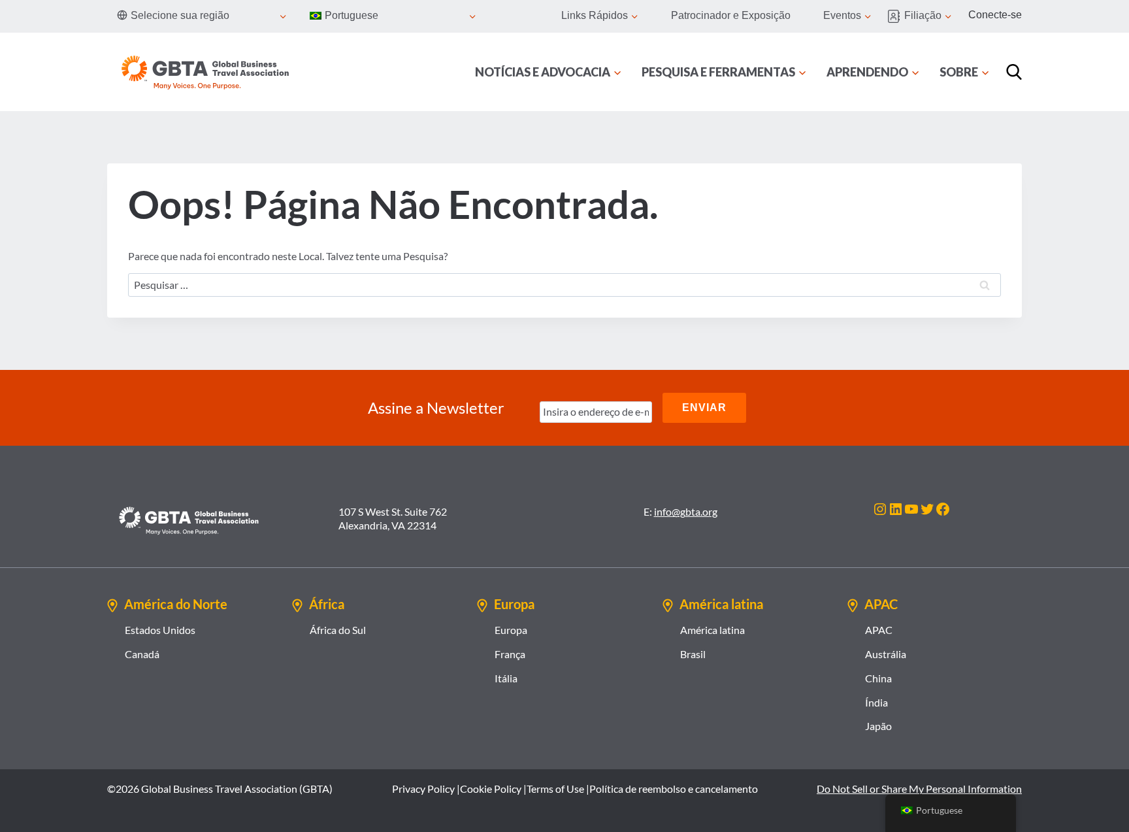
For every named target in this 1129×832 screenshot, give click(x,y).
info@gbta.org (685, 511)
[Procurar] (1014, 72)
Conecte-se (995, 14)
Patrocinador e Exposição (731, 15)
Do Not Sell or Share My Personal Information (919, 788)
